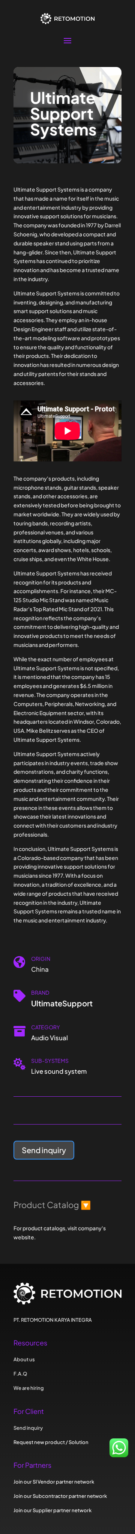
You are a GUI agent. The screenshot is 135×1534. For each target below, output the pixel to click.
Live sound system (59, 1071)
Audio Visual (49, 1038)
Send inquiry (44, 1150)
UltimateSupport (62, 1003)
